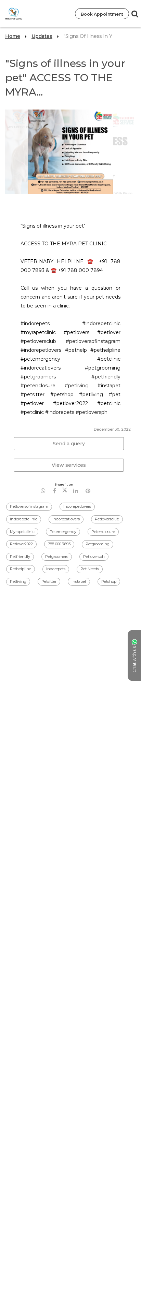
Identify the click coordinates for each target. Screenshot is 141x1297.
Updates (41, 36)
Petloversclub (107, 519)
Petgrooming (98, 544)
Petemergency (63, 531)
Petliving (18, 581)
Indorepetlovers (77, 506)
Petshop (108, 581)
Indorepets (55, 568)
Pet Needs (89, 568)
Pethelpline (20, 568)
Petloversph (94, 556)
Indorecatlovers (66, 519)
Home (12, 36)
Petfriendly (20, 556)
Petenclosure (103, 531)
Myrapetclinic (22, 531)
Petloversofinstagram (29, 506)
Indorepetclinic (23, 519)
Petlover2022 (21, 544)
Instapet (79, 581)
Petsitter (48, 581)
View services (69, 465)
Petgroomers (56, 556)
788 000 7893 (59, 544)
